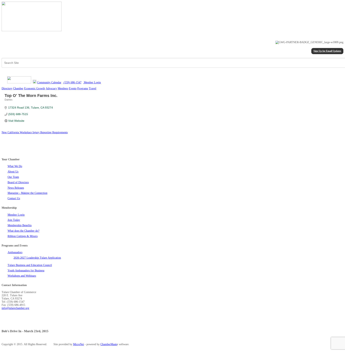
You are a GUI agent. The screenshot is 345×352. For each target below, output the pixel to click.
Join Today (14, 219)
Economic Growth (34, 88)
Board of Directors (18, 182)
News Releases (16, 187)
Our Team (13, 177)
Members (63, 88)
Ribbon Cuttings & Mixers (23, 236)
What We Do (15, 166)
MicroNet (78, 344)
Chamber (18, 88)
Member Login (16, 214)
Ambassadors (15, 252)
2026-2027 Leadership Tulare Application (37, 257)
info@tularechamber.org (15, 308)
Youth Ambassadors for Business (26, 270)
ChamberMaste (108, 344)
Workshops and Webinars (22, 275)
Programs (82, 88)
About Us (13, 171)
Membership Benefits (20, 225)
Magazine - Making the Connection (27, 192)
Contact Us (14, 198)
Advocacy (51, 88)
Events (72, 88)
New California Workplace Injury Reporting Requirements (35, 132)
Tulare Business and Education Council (30, 265)
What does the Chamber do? (23, 230)
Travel (92, 88)
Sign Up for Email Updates (327, 51)
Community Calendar (49, 82)
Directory (7, 88)
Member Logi (91, 82)
